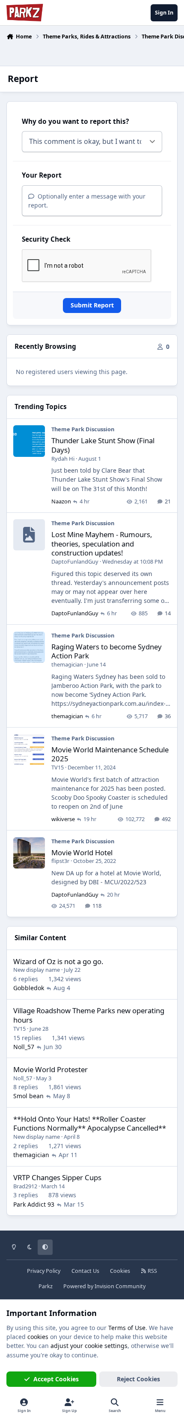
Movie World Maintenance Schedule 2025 (110, 754)
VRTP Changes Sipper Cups (57, 1177)
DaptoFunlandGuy (74, 561)
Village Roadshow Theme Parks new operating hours (88, 1015)
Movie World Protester (50, 1069)
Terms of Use (126, 1328)
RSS (151, 1271)
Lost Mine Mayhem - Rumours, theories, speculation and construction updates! (101, 543)
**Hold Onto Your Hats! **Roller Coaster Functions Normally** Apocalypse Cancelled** (89, 1123)
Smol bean (28, 1096)
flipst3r (60, 861)
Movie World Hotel (82, 852)
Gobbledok (28, 988)
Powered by (104, 1286)
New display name (36, 970)
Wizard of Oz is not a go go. (58, 961)
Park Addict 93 (33, 1204)
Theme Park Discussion (82, 429)
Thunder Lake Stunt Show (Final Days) (102, 445)
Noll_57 (23, 1047)
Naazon (61, 501)
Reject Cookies (138, 1379)
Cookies (120, 1271)
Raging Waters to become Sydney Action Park (106, 651)
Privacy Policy (43, 1271)
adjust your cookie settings (89, 1346)
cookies (37, 1337)
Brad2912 (25, 1186)
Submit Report (92, 305)
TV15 (57, 767)
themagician (67, 664)
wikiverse (63, 819)
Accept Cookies (56, 1379)
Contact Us (85, 1271)
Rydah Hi (62, 458)
